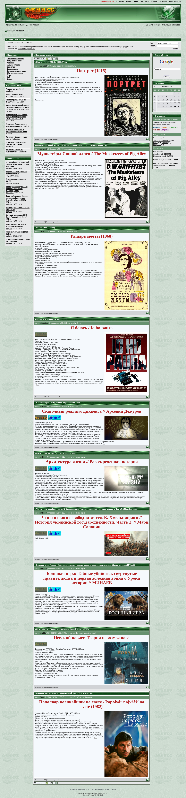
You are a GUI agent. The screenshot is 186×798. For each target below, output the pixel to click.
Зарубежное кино (14, 61)
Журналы (120, 1)
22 (175, 103)
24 (154, 107)
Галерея (153, 1)
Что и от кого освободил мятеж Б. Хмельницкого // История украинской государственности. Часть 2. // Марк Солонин (86, 509)
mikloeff (43, 406)
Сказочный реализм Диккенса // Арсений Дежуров (58, 403)
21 (171, 103)
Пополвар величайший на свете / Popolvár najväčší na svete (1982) (64, 693)
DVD (8, 77)
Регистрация (34, 25)
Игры (9, 75)
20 (167, 103)
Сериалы (11, 67)
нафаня (9, 204)
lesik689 (9, 168)
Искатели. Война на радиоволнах (14, 151)
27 (167, 107)
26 (163, 107)
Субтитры (163, 1)
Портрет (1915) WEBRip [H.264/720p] (16, 101)
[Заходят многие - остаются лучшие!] (36, 13)
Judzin (156, 141)
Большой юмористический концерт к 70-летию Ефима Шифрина (17, 164)
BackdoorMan (164, 141)
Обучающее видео (15, 73)
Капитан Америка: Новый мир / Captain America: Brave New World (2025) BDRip (16, 199)
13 (167, 100)
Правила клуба (108, 1)
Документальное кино (16, 71)
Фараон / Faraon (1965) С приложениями (16, 173)
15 (175, 100)
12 (163, 100)
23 (179, 103)
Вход (25, 25)
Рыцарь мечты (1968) (15, 89)
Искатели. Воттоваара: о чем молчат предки (16, 125)
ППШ (155, 143)
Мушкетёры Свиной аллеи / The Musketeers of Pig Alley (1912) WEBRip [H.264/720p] (17, 107)
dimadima (10, 193)
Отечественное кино (15, 59)
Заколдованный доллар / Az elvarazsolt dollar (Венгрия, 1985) (16, 189)
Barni (8, 183)
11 (159, 100)
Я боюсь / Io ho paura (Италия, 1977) (14, 95)
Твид (7, 176)
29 (175, 107)
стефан (165, 143)
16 (179, 100)
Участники (144, 1)
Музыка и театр (13, 65)
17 (154, 103)
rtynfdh (43, 633)
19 (163, 103)
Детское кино (12, 69)
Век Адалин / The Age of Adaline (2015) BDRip (16, 225)
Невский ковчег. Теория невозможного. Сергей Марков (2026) (62, 629)
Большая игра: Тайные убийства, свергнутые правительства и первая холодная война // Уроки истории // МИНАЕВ (85, 565)
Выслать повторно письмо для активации (163, 25)
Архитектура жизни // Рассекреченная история (16, 131)
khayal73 (157, 145)
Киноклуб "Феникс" (15, 31)
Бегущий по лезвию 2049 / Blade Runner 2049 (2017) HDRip (17, 217)
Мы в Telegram (175, 1)
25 (159, 107)
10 (154, 100)
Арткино (10, 63)
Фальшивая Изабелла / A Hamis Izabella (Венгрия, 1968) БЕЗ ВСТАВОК (16, 117)
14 (171, 100)
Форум (129, 1)
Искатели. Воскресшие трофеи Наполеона (16, 143)
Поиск (135, 1)
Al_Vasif (43, 66)
